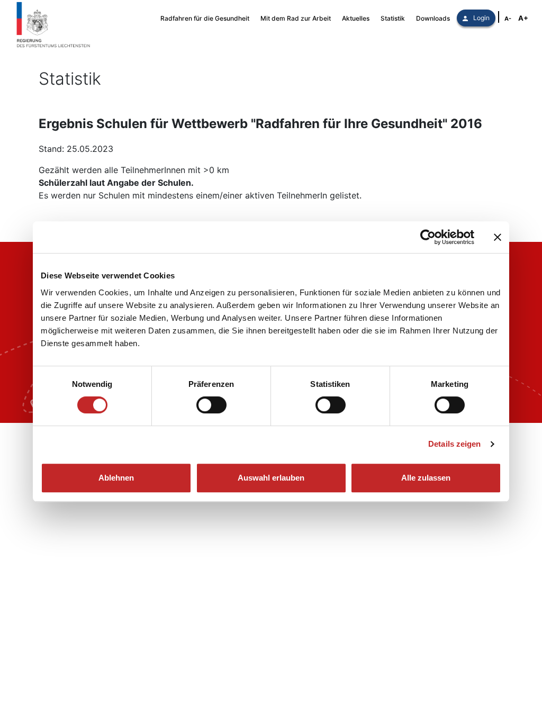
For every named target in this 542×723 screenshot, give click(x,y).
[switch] (211, 404)
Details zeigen (454, 443)
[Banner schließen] (497, 237)
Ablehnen (116, 477)
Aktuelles (355, 18)
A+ (523, 18)
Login (481, 18)
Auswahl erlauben (271, 477)
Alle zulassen (425, 477)
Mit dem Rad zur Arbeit (295, 18)
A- (507, 18)
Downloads (433, 18)
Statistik (393, 18)
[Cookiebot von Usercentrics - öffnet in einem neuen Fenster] (428, 237)
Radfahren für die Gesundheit (204, 18)
